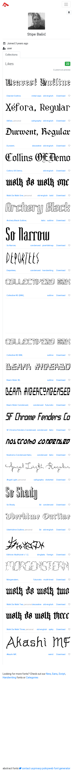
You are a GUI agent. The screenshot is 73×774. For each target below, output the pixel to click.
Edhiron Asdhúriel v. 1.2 (17, 555)
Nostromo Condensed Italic (19, 455)
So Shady (11, 505)
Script (62, 673)
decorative (36, 146)
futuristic (49, 405)
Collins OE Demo (14, 171)
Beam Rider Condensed (17, 405)
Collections (11, 54)
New (48, 673)
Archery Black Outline (16, 220)
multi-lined (48, 580)
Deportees (11, 270)
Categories (32, 677)
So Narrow (11, 245)
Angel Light (12, 480)
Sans (55, 673)
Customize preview (61, 70)
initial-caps (36, 96)
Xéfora (9, 121)
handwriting (47, 270)
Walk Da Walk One (15, 195)
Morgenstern (12, 580)
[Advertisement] (37, 317)
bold (51, 195)
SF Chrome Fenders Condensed (21, 430)
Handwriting (9, 677)
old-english (48, 96)
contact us (27, 768)
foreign (50, 555)
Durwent (10, 146)
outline (50, 220)
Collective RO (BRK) (15, 295)
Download (60, 96)
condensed (35, 245)
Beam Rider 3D (13, 380)
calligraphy (36, 121)
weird (50, 654)
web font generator (59, 768)
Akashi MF (11, 654)
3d (40, 505)
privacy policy (41, 768)
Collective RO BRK (14, 355)
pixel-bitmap (47, 245)
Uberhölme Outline (15, 530)
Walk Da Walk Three (16, 629)
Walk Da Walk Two (15, 604)
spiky (51, 629)
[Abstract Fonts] (5, 4)
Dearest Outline (14, 96)
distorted (49, 480)
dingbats (41, 555)
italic (43, 220)
